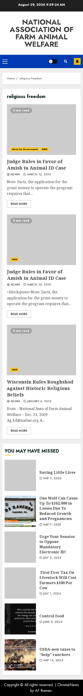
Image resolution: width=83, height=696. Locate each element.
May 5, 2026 (52, 478)
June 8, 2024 (52, 622)
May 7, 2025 (52, 525)
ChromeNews (68, 684)
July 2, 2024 (52, 558)
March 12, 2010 (39, 174)
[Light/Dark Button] (53, 61)
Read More (19, 204)
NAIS (44, 149)
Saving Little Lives (20, 475)
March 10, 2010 (39, 285)
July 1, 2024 (52, 594)
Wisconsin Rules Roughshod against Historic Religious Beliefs (41, 350)
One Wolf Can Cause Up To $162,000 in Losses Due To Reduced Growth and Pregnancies (20, 511)
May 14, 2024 (53, 660)
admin (15, 174)
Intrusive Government (25, 149)
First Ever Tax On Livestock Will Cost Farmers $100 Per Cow (20, 583)
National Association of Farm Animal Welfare (42, 33)
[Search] (65, 61)
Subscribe (77, 61)
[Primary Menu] (5, 61)
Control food (20, 619)
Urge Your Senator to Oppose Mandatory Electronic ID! (20, 547)
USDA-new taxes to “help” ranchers (20, 654)
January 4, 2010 (39, 401)
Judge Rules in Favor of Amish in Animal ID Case (41, 129)
